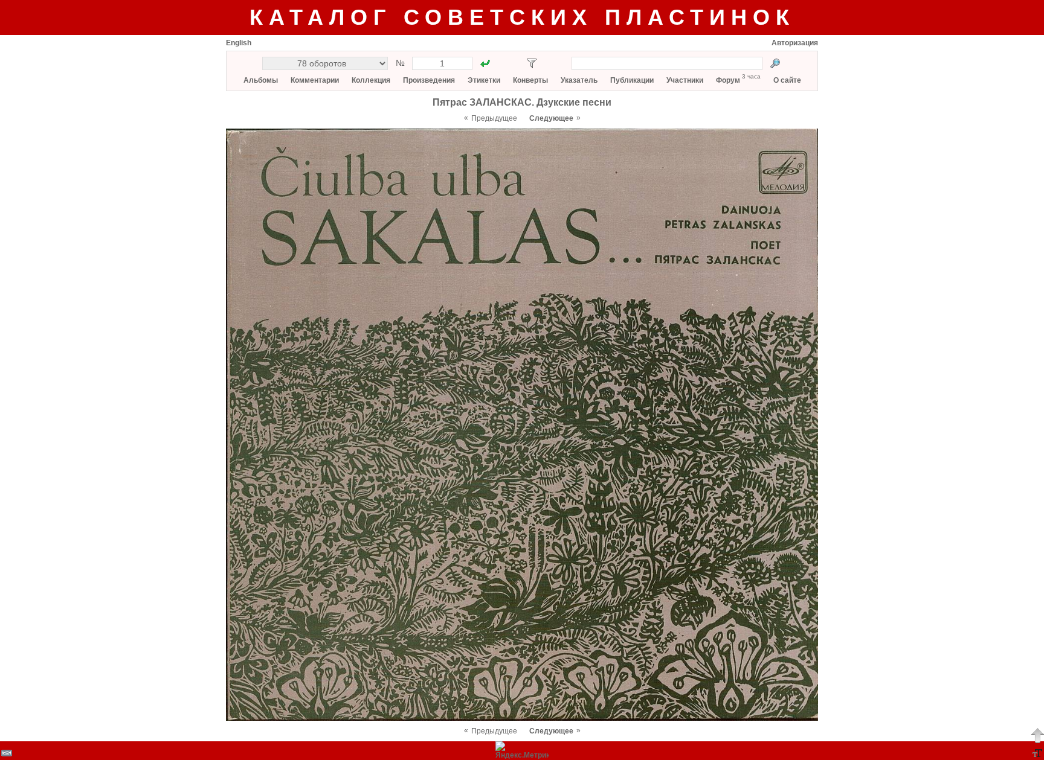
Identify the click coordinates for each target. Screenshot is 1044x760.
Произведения (429, 80)
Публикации (632, 80)
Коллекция (371, 80)
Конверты (530, 80)
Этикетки (484, 80)
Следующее (551, 118)
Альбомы (260, 80)
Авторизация (795, 43)
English (238, 43)
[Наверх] (1037, 735)
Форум (728, 80)
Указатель (579, 80)
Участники (684, 80)
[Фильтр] (531, 63)
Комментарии (315, 80)
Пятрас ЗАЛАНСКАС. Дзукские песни (522, 102)
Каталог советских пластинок (522, 17)
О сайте (787, 80)
